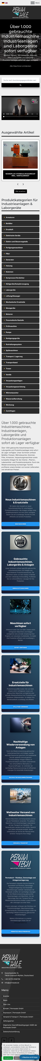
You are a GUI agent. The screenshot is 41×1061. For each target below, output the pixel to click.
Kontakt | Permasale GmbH (13, 1008)
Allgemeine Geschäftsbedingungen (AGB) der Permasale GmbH (20, 1026)
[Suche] (20, 85)
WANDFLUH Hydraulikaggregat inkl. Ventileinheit (20, 175)
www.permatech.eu (20, 922)
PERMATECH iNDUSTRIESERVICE (20, 931)
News (5, 1000)
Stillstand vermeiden (20, 707)
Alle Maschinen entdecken (20, 66)
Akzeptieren (8, 1058)
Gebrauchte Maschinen (20, 588)
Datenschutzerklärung (11, 1032)
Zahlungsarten (8, 1021)
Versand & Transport (20, 843)
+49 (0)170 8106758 (12, 979)
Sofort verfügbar (20, 647)
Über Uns (6, 1004)
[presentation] (18, 184)
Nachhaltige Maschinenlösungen (20, 777)
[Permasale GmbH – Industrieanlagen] (11, 961)
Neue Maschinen (20, 524)
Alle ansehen (20, 191)
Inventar (6, 996)
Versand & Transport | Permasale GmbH (18, 1017)
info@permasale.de (12, 983)
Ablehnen (18, 1058)
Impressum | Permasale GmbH (14, 1013)
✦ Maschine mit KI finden (30, 1057)
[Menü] (33, 3)
